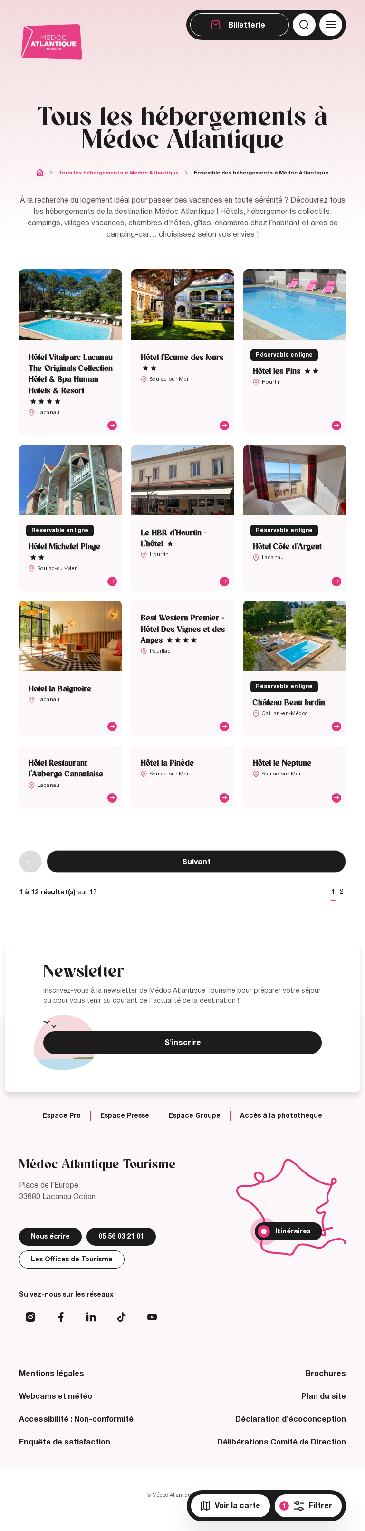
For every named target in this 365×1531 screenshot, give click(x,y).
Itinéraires (292, 1231)
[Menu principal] (330, 24)
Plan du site (323, 1396)
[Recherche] (304, 24)
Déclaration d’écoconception (290, 1419)
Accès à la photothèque (281, 1116)
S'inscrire (182, 1043)
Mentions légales (51, 1373)
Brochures (326, 1373)
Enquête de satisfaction (64, 1442)
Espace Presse (124, 1116)
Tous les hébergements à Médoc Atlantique (118, 172)
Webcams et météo (55, 1396)
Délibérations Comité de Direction (281, 1442)
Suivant (196, 862)
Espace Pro (62, 1116)
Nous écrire (50, 1236)
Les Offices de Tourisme (72, 1259)
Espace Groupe (195, 1116)
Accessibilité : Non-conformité (76, 1419)
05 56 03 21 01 (121, 1236)
